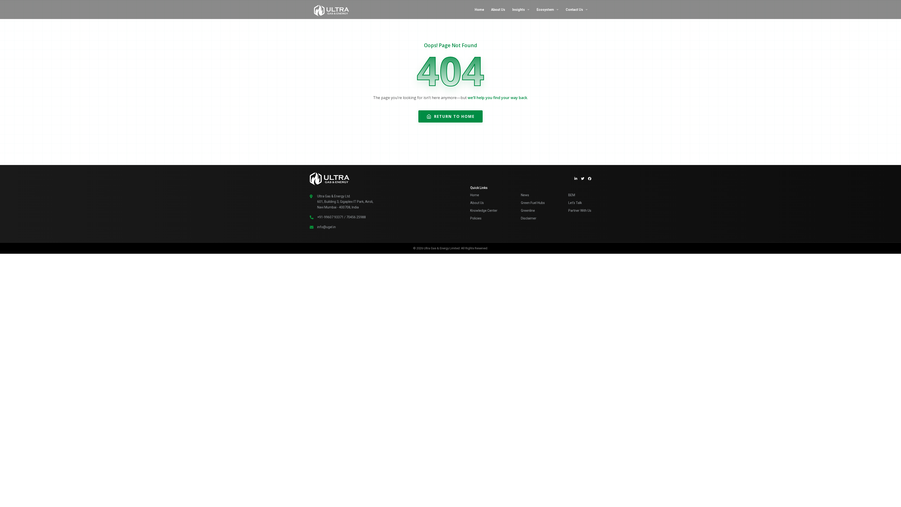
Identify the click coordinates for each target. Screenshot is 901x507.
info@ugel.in (326, 227)
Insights (518, 10)
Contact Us (574, 10)
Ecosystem (545, 10)
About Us (498, 10)
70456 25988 (356, 217)
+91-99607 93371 (330, 217)
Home (479, 10)
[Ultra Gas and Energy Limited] (331, 9)
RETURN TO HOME (454, 116)
